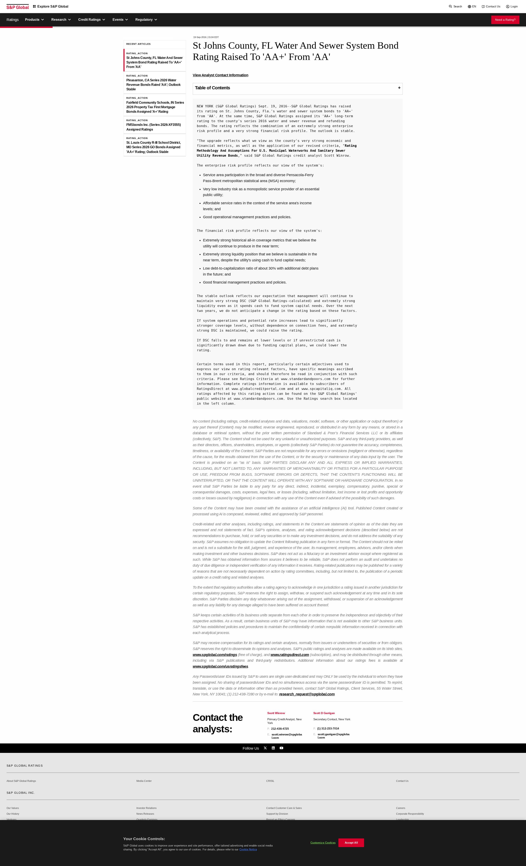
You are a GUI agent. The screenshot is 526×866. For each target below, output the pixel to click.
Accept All (351, 842)
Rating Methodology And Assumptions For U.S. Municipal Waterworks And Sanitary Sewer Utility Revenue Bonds (278, 150)
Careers (400, 808)
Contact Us (493, 6)
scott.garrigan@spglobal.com (334, 736)
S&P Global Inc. (21, 792)
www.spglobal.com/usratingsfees (220, 666)
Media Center (144, 781)
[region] (263, 843)
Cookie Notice (248, 849)
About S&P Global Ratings (21, 781)
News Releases (145, 814)
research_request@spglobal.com (307, 694)
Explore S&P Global (52, 6)
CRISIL (270, 781)
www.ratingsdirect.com (290, 655)
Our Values (13, 808)
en (474, 6)
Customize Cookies (323, 842)
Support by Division (277, 814)
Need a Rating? (505, 19)
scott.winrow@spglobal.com (287, 736)
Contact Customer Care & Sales (284, 808)
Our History (13, 814)
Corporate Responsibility (410, 814)
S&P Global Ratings (25, 765)
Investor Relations (146, 808)
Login (514, 6)
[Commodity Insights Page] (266, 748)
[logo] (18, 6)
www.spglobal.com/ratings (215, 655)
